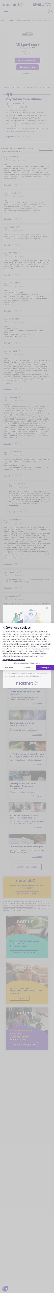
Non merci (9, 668)
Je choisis (27, 668)
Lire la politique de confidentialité (14, 660)
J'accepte (45, 668)
